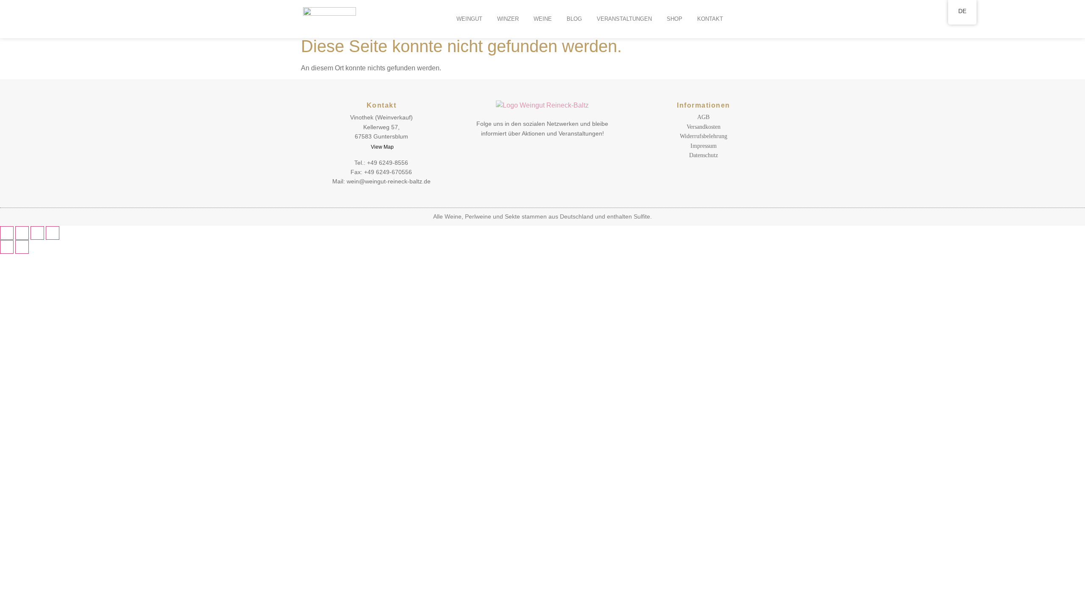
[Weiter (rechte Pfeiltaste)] (22, 247)
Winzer (508, 19)
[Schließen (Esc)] (52, 233)
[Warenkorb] (427, 19)
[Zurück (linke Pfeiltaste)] (7, 247)
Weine (543, 19)
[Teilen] (37, 233)
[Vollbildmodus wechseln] (22, 233)
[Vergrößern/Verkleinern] (7, 233)
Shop (674, 19)
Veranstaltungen (624, 19)
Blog (574, 19)
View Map (382, 147)
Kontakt (710, 19)
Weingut (469, 19)
